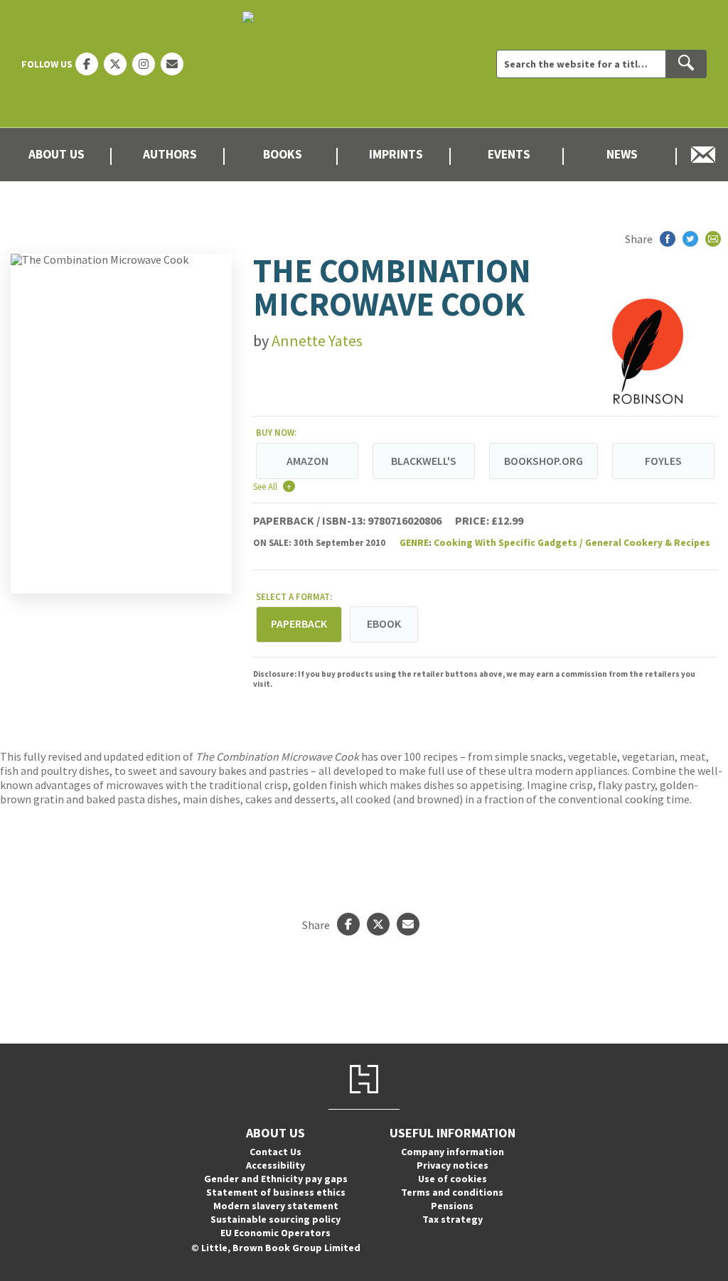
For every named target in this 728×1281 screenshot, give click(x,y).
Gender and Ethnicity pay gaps (276, 1178)
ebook (384, 623)
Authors (170, 154)
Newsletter (703, 154)
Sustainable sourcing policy (275, 1219)
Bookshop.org (543, 461)
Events (509, 154)
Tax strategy (452, 1219)
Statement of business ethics (276, 1192)
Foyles (663, 461)
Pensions (452, 1205)
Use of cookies (452, 1178)
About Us (56, 154)
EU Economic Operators (275, 1232)
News (622, 154)
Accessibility (275, 1165)
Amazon (307, 461)
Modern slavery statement (275, 1205)
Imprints (396, 154)
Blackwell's (423, 461)
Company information (452, 1151)
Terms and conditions (452, 1192)
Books (282, 154)
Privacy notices (452, 1165)
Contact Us (275, 1151)
